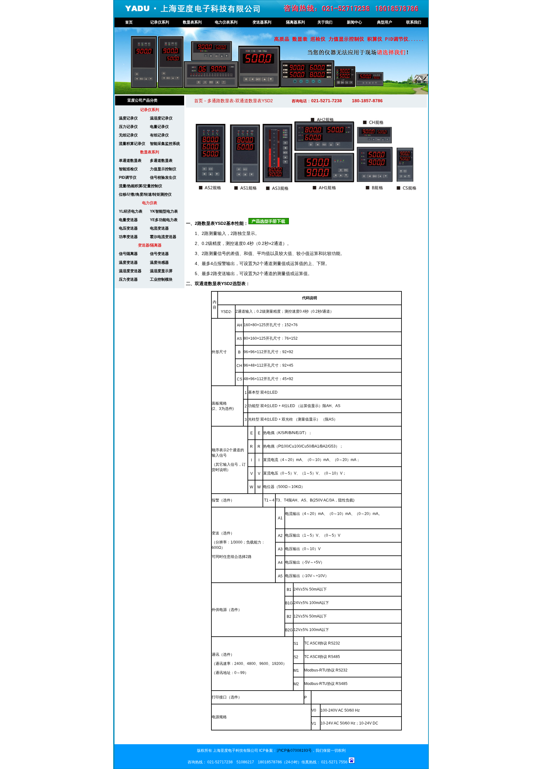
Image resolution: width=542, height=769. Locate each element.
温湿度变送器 (130, 271)
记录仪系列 (159, 22)
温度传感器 (159, 262)
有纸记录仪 (159, 135)
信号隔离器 (128, 254)
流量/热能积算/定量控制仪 (140, 186)
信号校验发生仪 (163, 177)
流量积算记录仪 (130, 143)
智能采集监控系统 (165, 143)
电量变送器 (128, 220)
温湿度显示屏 (161, 271)
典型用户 (384, 22)
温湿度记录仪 (161, 118)
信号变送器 (159, 254)
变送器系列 (261, 22)
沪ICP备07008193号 (294, 750)
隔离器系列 (295, 22)
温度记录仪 (126, 118)
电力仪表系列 (226, 22)
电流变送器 (159, 228)
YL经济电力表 (130, 211)
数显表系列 (192, 22)
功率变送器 (128, 237)
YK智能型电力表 (164, 211)
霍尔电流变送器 (163, 237)
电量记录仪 (159, 127)
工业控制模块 (161, 279)
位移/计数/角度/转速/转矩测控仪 (143, 194)
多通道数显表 (161, 160)
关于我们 (324, 22)
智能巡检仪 (128, 169)
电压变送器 (128, 228)
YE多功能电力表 (164, 220)
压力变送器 (128, 279)
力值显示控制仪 (163, 169)
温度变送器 (128, 262)
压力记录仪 (126, 127)
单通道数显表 (130, 160)
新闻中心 (354, 22)
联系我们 (413, 22)
